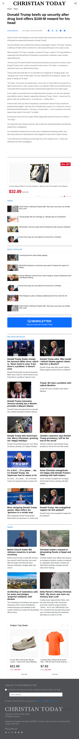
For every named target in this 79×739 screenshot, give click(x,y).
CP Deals (38, 196)
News (16, 9)
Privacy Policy (53, 701)
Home (9, 9)
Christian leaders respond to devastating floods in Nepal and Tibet (55, 552)
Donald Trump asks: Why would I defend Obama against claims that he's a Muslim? (55, 361)
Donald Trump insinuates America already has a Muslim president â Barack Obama (22, 403)
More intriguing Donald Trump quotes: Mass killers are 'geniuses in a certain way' (22, 510)
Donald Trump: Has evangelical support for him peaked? (55, 508)
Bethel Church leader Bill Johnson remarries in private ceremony (21, 552)
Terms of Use (41, 701)
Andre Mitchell (12, 31)
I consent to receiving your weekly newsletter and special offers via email (34, 690)
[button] (3, 4)
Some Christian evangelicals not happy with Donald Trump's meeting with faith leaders (55, 472)
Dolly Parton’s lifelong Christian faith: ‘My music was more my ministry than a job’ (55, 594)
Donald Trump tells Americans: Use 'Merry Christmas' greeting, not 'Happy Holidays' (22, 438)
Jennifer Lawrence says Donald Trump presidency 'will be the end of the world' (55, 438)
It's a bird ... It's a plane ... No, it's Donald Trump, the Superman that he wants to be (22, 472)
